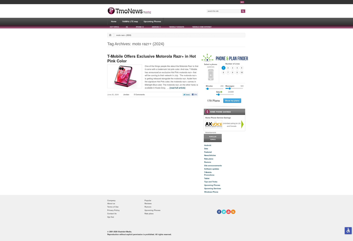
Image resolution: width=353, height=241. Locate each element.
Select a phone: (210, 65)
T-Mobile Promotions (209, 173)
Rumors (207, 162)
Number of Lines (232, 64)
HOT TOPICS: (114, 27)
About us (111, 203)
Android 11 (156, 27)
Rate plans (208, 158)
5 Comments (139, 94)
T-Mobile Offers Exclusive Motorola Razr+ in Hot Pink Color (151, 58)
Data (206, 148)
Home (113, 21)
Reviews (148, 203)
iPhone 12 (140, 27)
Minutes (209, 86)
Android (207, 145)
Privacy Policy (113, 210)
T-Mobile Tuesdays (176, 27)
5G (127, 27)
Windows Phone (211, 192)
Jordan (126, 94)
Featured (208, 152)
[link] (213, 124)
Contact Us (112, 213)
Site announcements (213, 165)
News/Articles (210, 155)
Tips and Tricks (210, 181)
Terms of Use (112, 206)
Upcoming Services (212, 188)
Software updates (211, 168)
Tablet (206, 178)
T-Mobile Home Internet (202, 27)
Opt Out (110, 217)
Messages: (234, 86)
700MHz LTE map (130, 21)
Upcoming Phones (152, 21)
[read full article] (177, 87)
